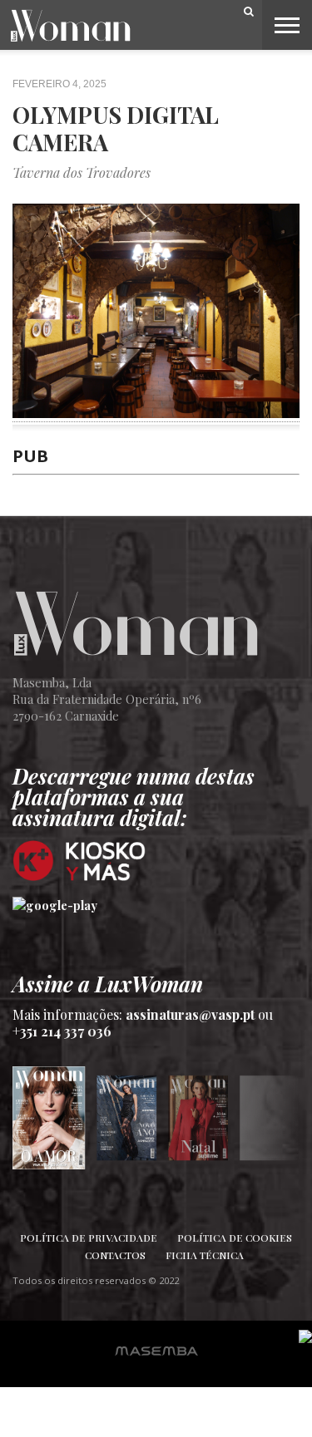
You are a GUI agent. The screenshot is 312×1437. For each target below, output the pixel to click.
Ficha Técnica (205, 1255)
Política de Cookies (234, 1237)
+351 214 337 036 (61, 1031)
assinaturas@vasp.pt (190, 1014)
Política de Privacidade (88, 1237)
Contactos (115, 1255)
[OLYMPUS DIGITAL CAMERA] (156, 412)
